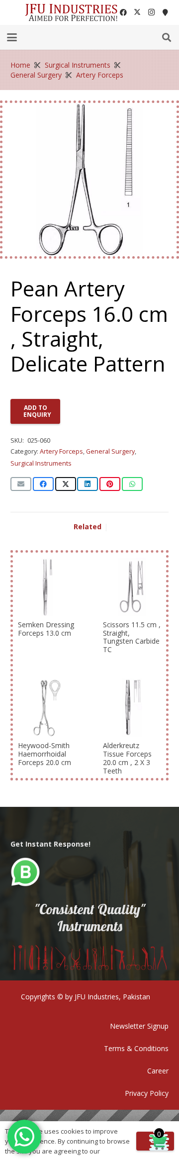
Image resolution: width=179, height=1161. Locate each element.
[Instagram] (151, 12)
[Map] (165, 12)
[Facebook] (123, 12)
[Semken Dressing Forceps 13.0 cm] (47, 587)
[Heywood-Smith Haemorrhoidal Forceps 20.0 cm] (47, 707)
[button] (11, 37)
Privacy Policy (147, 1093)
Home (20, 65)
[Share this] (43, 484)
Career (158, 1070)
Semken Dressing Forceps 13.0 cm (46, 629)
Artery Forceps (99, 75)
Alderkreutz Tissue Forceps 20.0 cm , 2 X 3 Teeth (127, 758)
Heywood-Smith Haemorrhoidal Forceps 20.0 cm (44, 754)
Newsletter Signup (139, 1026)
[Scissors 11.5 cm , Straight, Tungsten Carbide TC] (132, 587)
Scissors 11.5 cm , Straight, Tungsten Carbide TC (132, 637)
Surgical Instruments (77, 65)
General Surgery (36, 75)
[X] (137, 12)
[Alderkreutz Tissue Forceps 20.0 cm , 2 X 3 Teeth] (132, 707)
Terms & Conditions (136, 1048)
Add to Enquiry (37, 411)
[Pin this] (109, 484)
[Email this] (20, 484)
